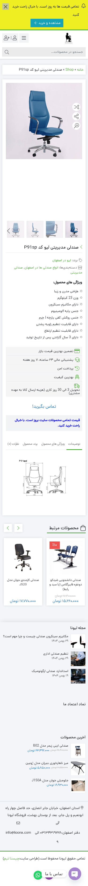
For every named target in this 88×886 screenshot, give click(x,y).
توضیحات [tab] (74, 444)
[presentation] (8, 230)
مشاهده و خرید (49, 22)
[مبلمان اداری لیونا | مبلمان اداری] (67, 38)
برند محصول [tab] (30, 444)
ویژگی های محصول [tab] (53, 444)
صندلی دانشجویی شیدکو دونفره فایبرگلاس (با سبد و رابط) (65, 584)
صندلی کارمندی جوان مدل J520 (23, 582)
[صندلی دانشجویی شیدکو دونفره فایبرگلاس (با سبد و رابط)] (66, 557)
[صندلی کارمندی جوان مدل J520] (23, 557)
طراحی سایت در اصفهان (55, 865)
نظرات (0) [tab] (13, 444)
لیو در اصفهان (61, 260)
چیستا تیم (11, 858)
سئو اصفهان (25, 865)
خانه (80, 69)
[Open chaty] (75, 873)
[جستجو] (6, 52)
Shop (69, 69)
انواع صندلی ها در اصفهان (41, 267)
